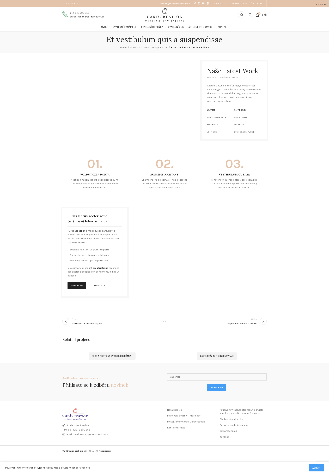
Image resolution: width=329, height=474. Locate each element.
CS (317, 4)
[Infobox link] (83, 15)
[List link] (112, 430)
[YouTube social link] (203, 3)
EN (321, 4)
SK (325, 4)
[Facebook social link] (195, 3)
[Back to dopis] (164, 321)
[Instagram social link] (199, 3)
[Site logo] (165, 14)
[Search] (250, 14)
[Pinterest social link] (208, 3)
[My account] (241, 14)
